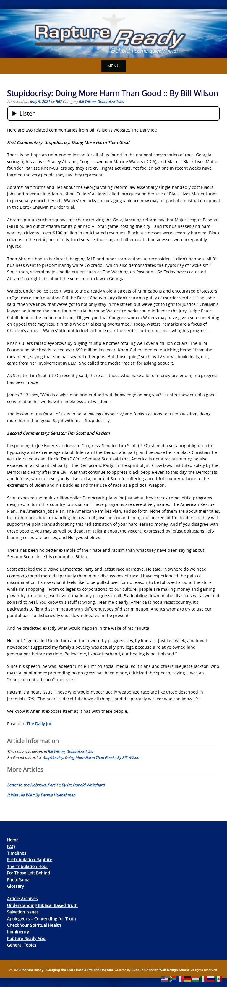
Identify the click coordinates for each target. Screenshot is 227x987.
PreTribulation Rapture (29, 859)
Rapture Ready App (26, 938)
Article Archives (22, 898)
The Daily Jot (39, 723)
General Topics (21, 945)
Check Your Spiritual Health (34, 925)
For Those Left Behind (28, 873)
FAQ (11, 846)
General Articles (110, 101)
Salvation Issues (23, 912)
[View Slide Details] (113, 33)
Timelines (16, 853)
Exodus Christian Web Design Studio (160, 970)
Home (13, 839)
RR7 (59, 101)
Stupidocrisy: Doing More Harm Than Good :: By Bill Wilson (91, 757)
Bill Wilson (87, 101)
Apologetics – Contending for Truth (41, 918)
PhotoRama (18, 879)
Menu (113, 66)
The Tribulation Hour (27, 866)
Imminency (18, 931)
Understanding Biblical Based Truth (42, 905)
